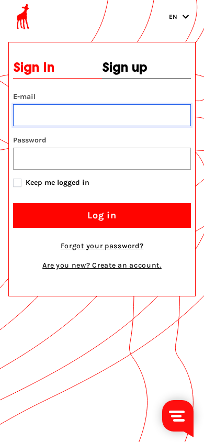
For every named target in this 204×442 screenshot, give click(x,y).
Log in (102, 215)
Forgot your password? (102, 245)
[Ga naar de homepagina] (23, 16)
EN (173, 16)
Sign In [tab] (33, 68)
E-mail (24, 96)
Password (30, 140)
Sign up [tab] (125, 68)
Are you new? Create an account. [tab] (102, 265)
